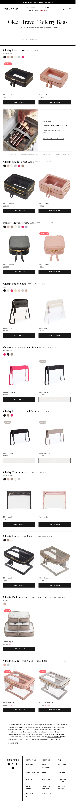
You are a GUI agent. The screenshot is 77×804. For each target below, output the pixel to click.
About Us (46, 760)
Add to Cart (19, 102)
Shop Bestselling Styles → (53, 138)
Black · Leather (8, 95)
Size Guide (46, 779)
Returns (29, 765)
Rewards (62, 765)
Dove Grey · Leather (45, 703)
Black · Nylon (7, 328)
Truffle (50, 793)
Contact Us (31, 760)
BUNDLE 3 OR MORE (45, 2)
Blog (44, 772)
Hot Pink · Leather (9, 392)
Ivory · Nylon (42, 328)
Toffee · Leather (44, 453)
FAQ (59, 760)
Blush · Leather (43, 95)
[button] (58, 9)
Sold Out (54, 399)
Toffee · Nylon (8, 642)
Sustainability (32, 772)
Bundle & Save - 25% (63, 154)
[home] (11, 9)
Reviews (29, 779)
